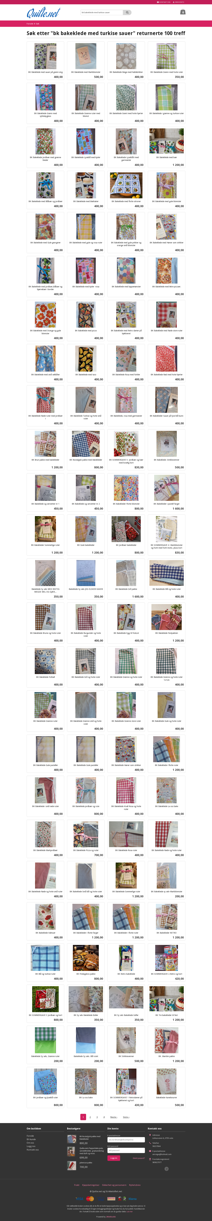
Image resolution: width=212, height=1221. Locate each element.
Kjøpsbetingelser (90, 1184)
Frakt (76, 1184)
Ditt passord (112, 1146)
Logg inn (31, 1146)
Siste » (126, 1117)
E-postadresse (113, 1135)
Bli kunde (31, 1139)
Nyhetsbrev (134, 1184)
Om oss (30, 1142)
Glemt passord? (139, 1158)
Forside (30, 23)
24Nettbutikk (111, 1217)
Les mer (130, 1211)
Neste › (113, 1117)
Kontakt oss (33, 1149)
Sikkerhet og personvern (114, 1184)
